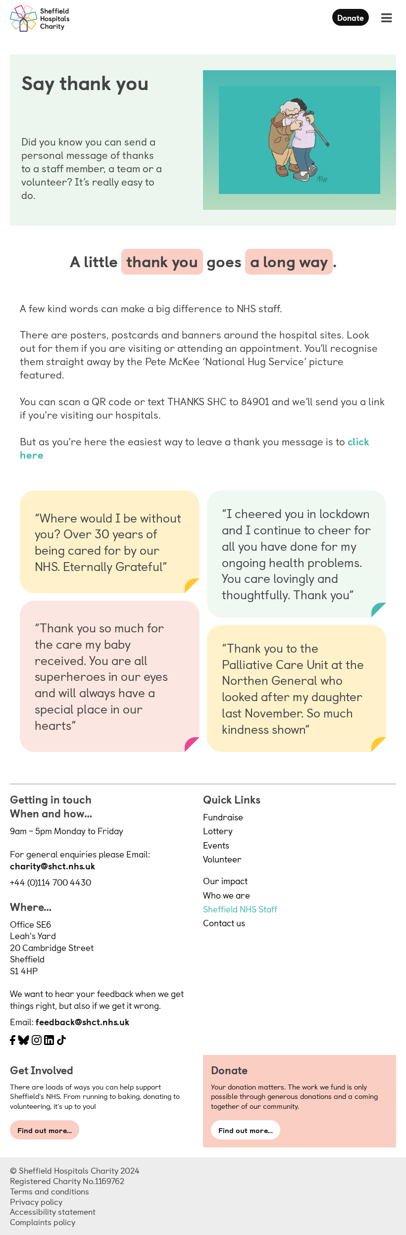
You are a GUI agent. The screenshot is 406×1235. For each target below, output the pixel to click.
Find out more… (44, 1130)
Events (216, 845)
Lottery (218, 830)
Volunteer (222, 858)
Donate (350, 17)
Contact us (224, 922)
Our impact (225, 880)
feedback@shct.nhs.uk (82, 1021)
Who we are (226, 895)
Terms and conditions (49, 1191)
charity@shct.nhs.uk (52, 865)
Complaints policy (42, 1221)
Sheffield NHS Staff (240, 908)
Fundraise (223, 816)
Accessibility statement (53, 1211)
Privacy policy (36, 1201)
